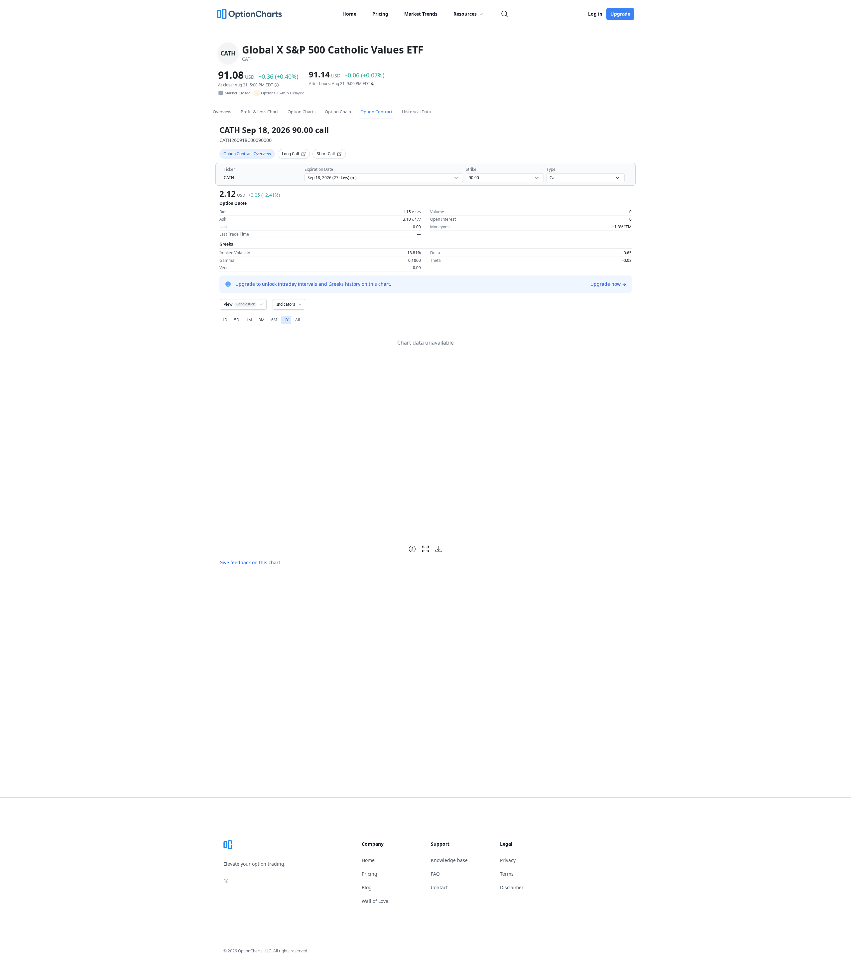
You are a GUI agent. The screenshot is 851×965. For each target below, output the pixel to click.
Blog (367, 887)
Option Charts (301, 112)
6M (274, 320)
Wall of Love (375, 901)
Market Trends (420, 14)
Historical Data (416, 112)
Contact (439, 887)
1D (224, 320)
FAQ (435, 874)
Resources (465, 14)
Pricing (380, 14)
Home (349, 14)
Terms (507, 874)
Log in (595, 14)
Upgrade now (608, 284)
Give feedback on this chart (249, 562)
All (297, 320)
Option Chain (338, 112)
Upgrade (620, 14)
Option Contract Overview (247, 154)
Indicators (286, 304)
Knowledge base (449, 860)
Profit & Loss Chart (259, 112)
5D (236, 320)
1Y (286, 320)
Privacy (508, 860)
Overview (222, 112)
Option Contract (376, 112)
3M (262, 320)
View (239, 304)
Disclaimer (512, 887)
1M (249, 320)
